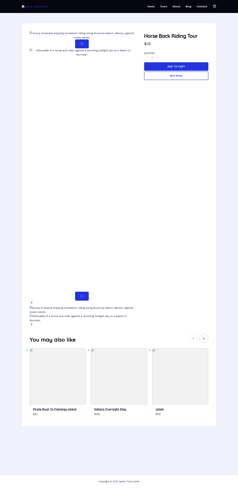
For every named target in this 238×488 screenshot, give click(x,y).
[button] (82, 303)
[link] (203, 338)
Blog (188, 6)
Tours (163, 6)
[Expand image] (82, 43)
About (176, 6)
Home (151, 6)
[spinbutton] (152, 57)
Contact (202, 6)
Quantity (149, 53)
